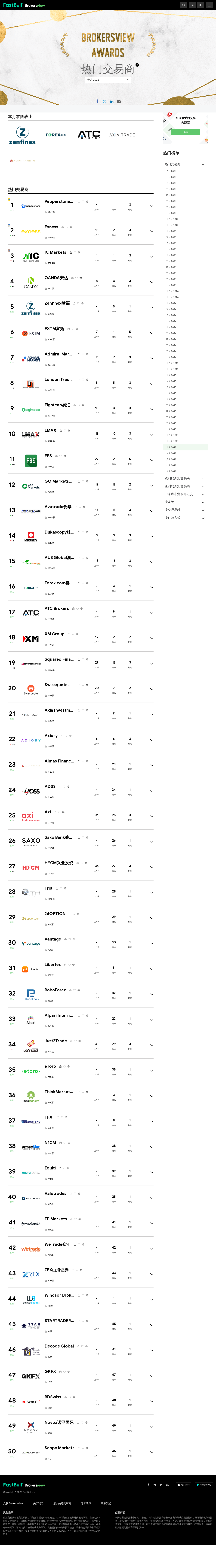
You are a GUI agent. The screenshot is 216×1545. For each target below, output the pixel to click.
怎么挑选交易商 (62, 1503)
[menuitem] (185, 317)
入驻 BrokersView (13, 1503)
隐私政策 (86, 1503)
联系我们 (106, 1503)
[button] (200, 5)
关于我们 (38, 1503)
